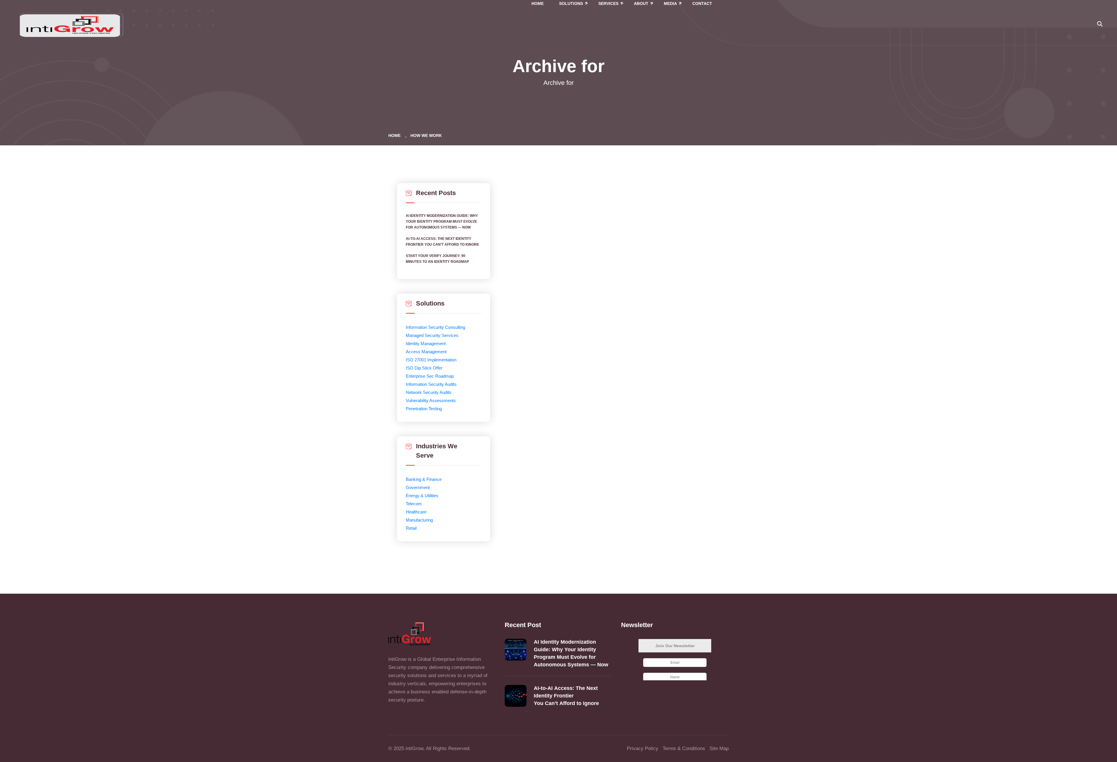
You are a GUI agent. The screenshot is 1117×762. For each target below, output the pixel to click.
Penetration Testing (424, 408)
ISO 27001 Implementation (431, 359)
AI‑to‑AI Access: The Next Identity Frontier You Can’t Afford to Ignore (443, 242)
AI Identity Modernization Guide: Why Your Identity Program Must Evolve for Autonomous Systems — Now (442, 221)
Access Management (426, 351)
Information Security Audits (431, 384)
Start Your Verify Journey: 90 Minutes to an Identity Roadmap (437, 259)
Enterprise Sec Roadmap (430, 376)
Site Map (719, 748)
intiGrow (414, 748)
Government (418, 487)
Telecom (414, 503)
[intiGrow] (71, 24)
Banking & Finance (424, 479)
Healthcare (416, 511)
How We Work (426, 135)
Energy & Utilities (422, 495)
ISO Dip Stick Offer (424, 367)
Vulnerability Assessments (431, 400)
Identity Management (426, 343)
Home (395, 135)
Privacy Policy (642, 748)
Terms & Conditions (684, 748)
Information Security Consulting (435, 327)
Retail (411, 528)
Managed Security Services (432, 335)
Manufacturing (419, 519)
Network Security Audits (428, 392)
